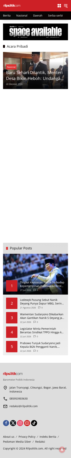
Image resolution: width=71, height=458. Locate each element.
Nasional (11, 66)
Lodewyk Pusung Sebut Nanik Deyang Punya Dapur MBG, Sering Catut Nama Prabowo (41, 301)
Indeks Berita (48, 436)
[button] (65, 5)
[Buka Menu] (59, 5)
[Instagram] (20, 423)
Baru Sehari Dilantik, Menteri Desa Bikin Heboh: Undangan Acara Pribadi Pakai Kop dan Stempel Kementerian (34, 75)
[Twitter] (13, 423)
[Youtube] (27, 423)
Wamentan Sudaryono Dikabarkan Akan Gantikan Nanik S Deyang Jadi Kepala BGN (42, 316)
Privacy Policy (27, 436)
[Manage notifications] (62, 450)
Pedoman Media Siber (17, 441)
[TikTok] (34, 423)
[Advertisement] (35, 128)
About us (8, 436)
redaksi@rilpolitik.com (23, 406)
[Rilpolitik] (28, 5)
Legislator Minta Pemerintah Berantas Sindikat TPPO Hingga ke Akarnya (41, 330)
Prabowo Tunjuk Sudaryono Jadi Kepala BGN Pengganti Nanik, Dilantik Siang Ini (40, 345)
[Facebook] (6, 423)
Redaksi (40, 441)
